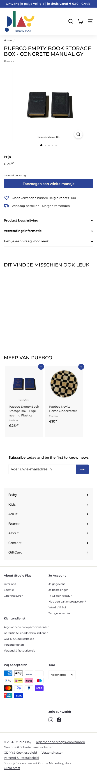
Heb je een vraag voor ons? (26, 241)
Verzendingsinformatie (23, 231)
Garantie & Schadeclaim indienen (26, 633)
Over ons (10, 584)
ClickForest (12, 768)
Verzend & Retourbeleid (19, 650)
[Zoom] (78, 134)
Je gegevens (56, 584)
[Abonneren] (82, 469)
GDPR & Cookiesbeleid (19, 638)
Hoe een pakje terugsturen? (67, 601)
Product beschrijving (21, 220)
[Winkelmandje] (80, 21)
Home (8, 40)
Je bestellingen (58, 589)
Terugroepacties (59, 613)
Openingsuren (13, 595)
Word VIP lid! (57, 607)
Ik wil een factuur (60, 595)
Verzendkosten (14, 644)
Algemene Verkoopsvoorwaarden (26, 627)
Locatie (9, 589)
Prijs (7, 157)
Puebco (9, 61)
